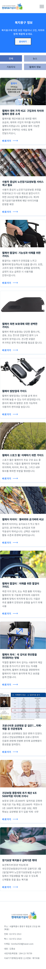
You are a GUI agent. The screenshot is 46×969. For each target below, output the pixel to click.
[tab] (11, 58)
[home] (11, 6)
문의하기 (23, 41)
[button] (42, 6)
